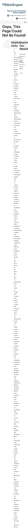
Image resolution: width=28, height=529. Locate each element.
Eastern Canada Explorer (16, 199)
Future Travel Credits (16, 302)
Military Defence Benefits (16, 387)
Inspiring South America (16, 343)
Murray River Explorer (16, 393)
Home (15, 339)
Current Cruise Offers (16, 189)
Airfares (16, 84)
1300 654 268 (22, 18)
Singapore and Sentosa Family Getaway (17, 504)
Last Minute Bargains (16, 368)
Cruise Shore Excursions (17, 168)
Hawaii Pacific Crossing (16, 335)
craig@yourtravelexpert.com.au (18, 15)
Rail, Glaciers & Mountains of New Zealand (17, 475)
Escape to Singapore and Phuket (17, 207)
